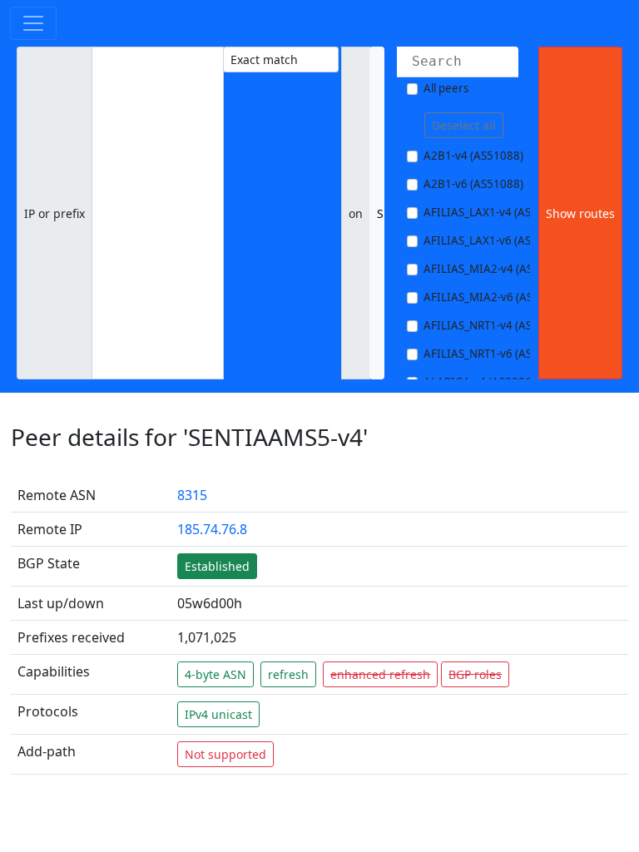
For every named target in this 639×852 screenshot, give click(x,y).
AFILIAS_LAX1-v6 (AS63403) (495, 240)
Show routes (580, 213)
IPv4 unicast (218, 714)
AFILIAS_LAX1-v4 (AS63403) (495, 212)
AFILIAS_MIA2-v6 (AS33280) (496, 297)
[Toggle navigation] (33, 23)
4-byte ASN (215, 674)
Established (217, 566)
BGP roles (475, 674)
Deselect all (464, 125)
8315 (192, 495)
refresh (288, 674)
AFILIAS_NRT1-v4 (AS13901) (496, 325)
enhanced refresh (380, 674)
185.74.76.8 (212, 529)
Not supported (225, 754)
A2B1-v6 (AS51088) (473, 183)
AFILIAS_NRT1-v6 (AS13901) (496, 353)
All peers (446, 88)
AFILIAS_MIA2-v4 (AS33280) (496, 268)
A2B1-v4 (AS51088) (473, 155)
